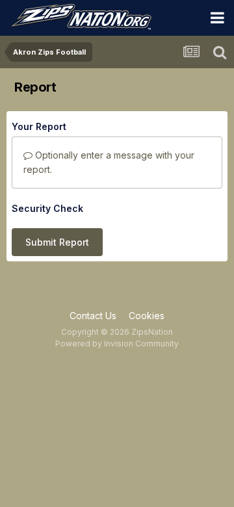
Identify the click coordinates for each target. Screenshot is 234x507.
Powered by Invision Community (117, 343)
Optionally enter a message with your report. (108, 162)
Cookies (146, 315)
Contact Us (93, 315)
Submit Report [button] (57, 242)
